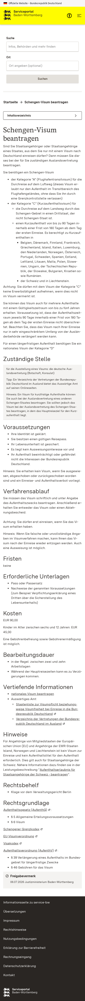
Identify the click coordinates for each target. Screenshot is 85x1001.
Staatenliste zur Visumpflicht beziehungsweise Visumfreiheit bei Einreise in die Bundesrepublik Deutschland (47, 709)
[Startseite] (22, 15)
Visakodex (12, 843)
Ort (8, 57)
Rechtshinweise (14, 929)
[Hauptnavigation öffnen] (79, 15)
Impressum (11, 920)
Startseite (10, 102)
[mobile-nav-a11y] (69, 15)
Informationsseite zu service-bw (26, 902)
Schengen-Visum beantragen (46, 102)
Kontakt (9, 975)
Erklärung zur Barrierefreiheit (24, 948)
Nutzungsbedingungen (20, 939)
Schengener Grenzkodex (23, 829)
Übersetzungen (14, 911)
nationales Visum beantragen (32, 694)
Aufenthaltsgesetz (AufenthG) (27, 810)
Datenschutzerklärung (19, 966)
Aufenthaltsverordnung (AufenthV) (30, 850)
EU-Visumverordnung (20, 836)
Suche (10, 38)
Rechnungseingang (17, 957)
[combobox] (42, 47)
